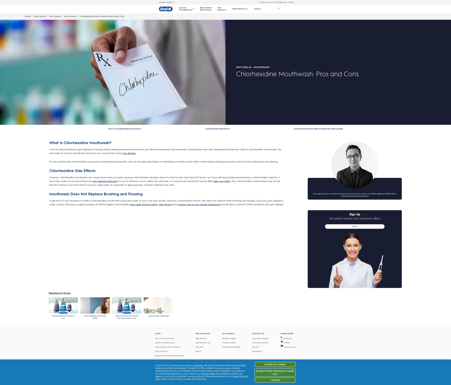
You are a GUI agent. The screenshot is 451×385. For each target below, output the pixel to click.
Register (291, 2)
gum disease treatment (104, 181)
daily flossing (165, 204)
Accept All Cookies (275, 364)
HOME (28, 16)
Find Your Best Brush (280, 2)
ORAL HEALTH (40, 16)
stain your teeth (222, 181)
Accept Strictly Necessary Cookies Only (275, 372)
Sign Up (354, 226)
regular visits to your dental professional (199, 204)
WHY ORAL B (55, 16)
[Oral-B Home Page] (166, 9)
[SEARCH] (278, 9)
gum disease (129, 153)
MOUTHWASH (70, 16)
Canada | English (165, 2)
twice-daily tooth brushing (144, 204)
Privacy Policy (208, 373)
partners (198, 365)
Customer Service (265, 2)
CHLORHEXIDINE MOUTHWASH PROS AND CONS (102, 16)
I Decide (275, 380)
